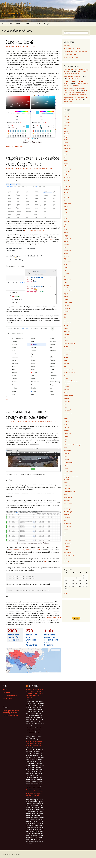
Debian (66, 131)
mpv (45, 561)
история (66, 387)
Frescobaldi (67, 148)
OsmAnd (66, 221)
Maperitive (67, 198)
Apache (66, 116)
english (66, 140)
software (67, 256)
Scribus (66, 253)
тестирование (68, 503)
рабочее (67, 474)
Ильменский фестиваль (71, 381)
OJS (65, 215)
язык (50, 168)
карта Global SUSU (54, 618)
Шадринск (67, 546)
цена (65, 538)
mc (65, 201)
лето (65, 407)
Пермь (66, 456)
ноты (65, 439)
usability (38, 168)
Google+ (66, 160)
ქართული (67, 561)
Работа (18, 24)
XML (65, 282)
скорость (67, 485)
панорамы (67, 451)
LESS (65, 183)
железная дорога (69, 372)
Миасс (66, 419)
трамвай (67, 506)
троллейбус (68, 512)
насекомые (67, 433)
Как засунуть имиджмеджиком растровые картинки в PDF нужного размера (76, 92)
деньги (66, 358)
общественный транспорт (72, 445)
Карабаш (67, 390)
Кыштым (67, 401)
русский (66, 483)
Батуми (66, 305)
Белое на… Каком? (19, 42)
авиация (66, 285)
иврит (66, 378)
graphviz (66, 163)
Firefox (25, 421)
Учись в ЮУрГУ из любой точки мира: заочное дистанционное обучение (34, 743)
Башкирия (67, 308)
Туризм (37, 24)
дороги (66, 363)
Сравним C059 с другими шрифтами (75, 51)
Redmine (66, 244)
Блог (10, 24)
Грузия (66, 355)
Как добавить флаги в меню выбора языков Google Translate (32, 161)
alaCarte (66, 113)
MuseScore (67, 204)
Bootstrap (67, 122)
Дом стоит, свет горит (71, 57)
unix (65, 270)
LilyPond (66, 192)
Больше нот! (68, 101)
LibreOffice (67, 186)
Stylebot (51, 239)
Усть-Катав (67, 523)
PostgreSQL (67, 238)
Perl (65, 227)
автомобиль (68, 291)
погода (66, 459)
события (67, 488)
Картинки (28, 24)
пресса (66, 468)
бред (65, 314)
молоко (66, 421)
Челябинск (67, 544)
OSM (32, 421)
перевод (66, 453)
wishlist (66, 276)
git (65, 157)
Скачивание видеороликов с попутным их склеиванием (27, 414)
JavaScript (67, 172)
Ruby (65, 247)
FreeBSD (67, 145)
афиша (66, 299)
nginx (65, 209)
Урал (65, 520)
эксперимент (68, 552)
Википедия (42, 421)
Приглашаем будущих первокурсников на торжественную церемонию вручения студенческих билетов (34, 693)
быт (65, 317)
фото (66, 529)
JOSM (66, 174)
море (65, 424)
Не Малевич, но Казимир (72, 48)
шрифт (66, 549)
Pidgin (66, 236)
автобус (66, 288)
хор (65, 532)
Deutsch (25, 168)
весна (66, 326)
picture (66, 233)
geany (66, 151)
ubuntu (66, 267)
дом (65, 360)
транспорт (67, 509)
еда (65, 366)
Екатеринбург (68, 369)
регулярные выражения (71, 477)
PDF (65, 224)
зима (65, 375)
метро (66, 416)
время (66, 346)
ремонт (66, 480)
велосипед (67, 323)
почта (66, 465)
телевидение (68, 497)
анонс (66, 297)
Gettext (66, 154)
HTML (66, 166)
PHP (65, 230)
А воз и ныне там (72, 78)
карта (55, 421)
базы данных (68, 302)
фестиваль (67, 526)
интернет (50, 421)
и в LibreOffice (29, 230)
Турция (66, 514)
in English (47, 24)
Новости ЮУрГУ (33, 685)
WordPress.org (7, 698)
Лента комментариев (10, 695)
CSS (65, 128)
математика (68, 413)
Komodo (66, 180)
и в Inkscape (39, 230)
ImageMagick (68, 169)
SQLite (66, 259)
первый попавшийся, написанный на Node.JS (25, 550)
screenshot (26, 46)
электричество (69, 555)
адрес (66, 294)
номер (66, 436)
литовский (45, 168)
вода (65, 337)
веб (31, 46)
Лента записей (7, 692)
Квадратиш (67, 45)
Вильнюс (67, 334)
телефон (67, 500)
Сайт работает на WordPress (11, 854)
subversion (67, 262)
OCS (65, 212)
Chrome (19, 46)
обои (65, 442)
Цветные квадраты (70, 54)
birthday (66, 119)
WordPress (67, 279)
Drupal (66, 137)
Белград (66, 311)
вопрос (66, 340)
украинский (67, 517)
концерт (66, 398)
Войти (5, 689)
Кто (3, 24)
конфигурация (68, 395)
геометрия (67, 352)
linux (29, 421)
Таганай (66, 494)
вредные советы (69, 343)
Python (66, 241)
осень (66, 448)
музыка (66, 430)
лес (65, 404)
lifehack (66, 189)
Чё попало (67, 541)
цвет (34, 46)
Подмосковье (68, 462)
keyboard (67, 177)
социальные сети (69, 491)
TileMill (66, 265)
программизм (68, 471)
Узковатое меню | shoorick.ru (73, 76)
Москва (66, 427)
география (67, 349)
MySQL (66, 206)
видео (37, 421)
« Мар (66, 593)
